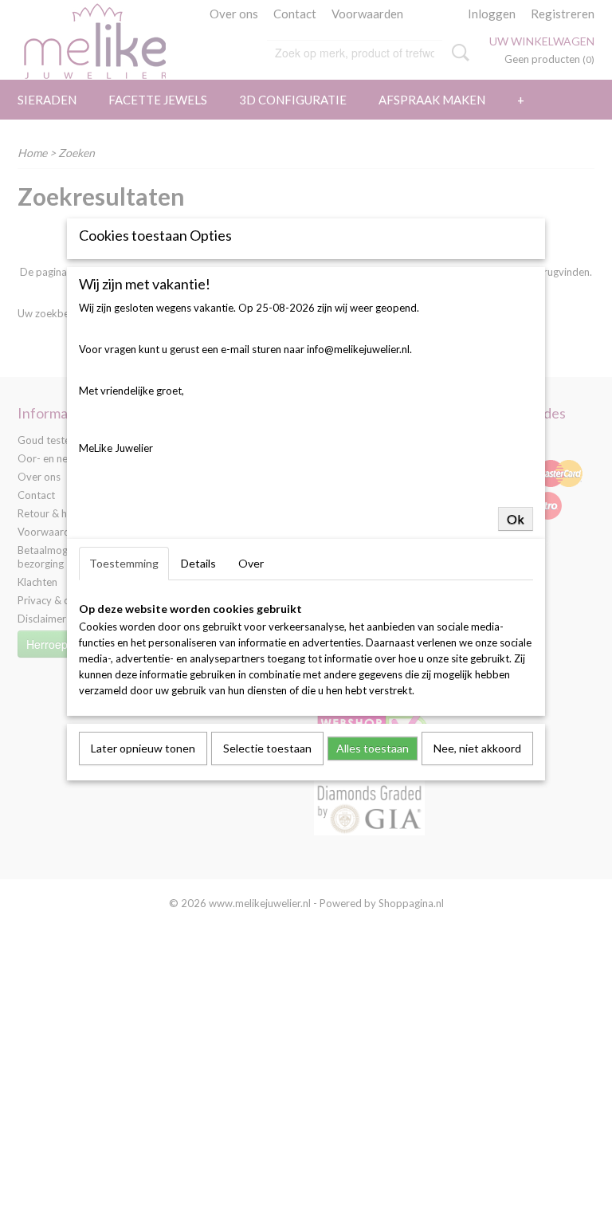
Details (198, 563)
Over (251, 563)
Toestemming (124, 563)
